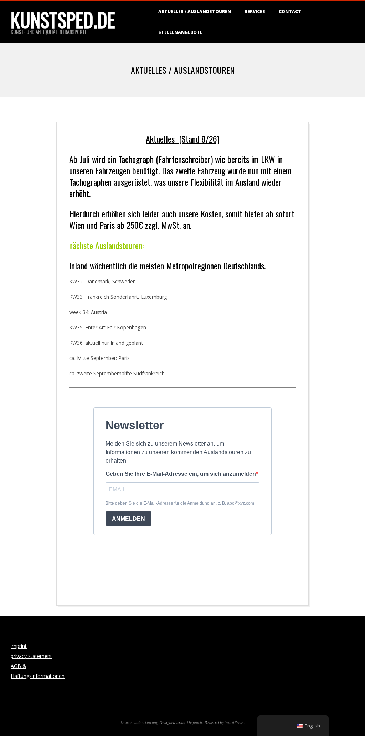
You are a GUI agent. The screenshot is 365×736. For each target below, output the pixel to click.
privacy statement (31, 656)
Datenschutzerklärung (139, 722)
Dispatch (194, 722)
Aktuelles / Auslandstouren (194, 12)
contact (290, 12)
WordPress (234, 722)
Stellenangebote (180, 32)
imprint (19, 646)
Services (255, 12)
